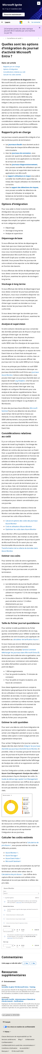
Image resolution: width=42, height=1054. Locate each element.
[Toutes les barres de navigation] (3, 38)
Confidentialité (7, 1042)
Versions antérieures (9, 1039)
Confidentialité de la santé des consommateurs (18, 1045)
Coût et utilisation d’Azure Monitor (19, 526)
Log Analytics (20, 381)
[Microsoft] (21, 22)
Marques (5, 1051)
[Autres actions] (38, 38)
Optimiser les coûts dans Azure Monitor (21, 529)
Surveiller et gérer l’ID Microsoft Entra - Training (18, 987)
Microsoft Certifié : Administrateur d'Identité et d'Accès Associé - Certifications (18, 1000)
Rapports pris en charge (11, 67)
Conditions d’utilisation (9, 1048)
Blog (19, 1039)
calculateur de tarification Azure (25, 639)
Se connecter (36, 22)
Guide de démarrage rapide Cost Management (20, 779)
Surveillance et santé (14, 38)
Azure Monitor (11, 853)
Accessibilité (24, 1048)
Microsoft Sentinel (13, 861)
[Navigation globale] (2, 22)
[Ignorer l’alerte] (38, 3)
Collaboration (29, 1039)
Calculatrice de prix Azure (11, 874)
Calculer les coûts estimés (12, 75)
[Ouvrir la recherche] (29, 22)
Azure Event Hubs (12, 858)
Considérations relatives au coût (14, 72)
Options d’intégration (10, 69)
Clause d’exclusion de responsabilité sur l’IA (17, 1036)
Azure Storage (11, 855)
